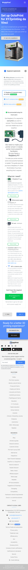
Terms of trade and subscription (14, 527)
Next (20, 314)
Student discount (14, 467)
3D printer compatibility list (9, 9)
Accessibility (14, 542)
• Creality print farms (14, 389)
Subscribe (20, 362)
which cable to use (12, 263)
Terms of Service (19, 365)
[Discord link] (2, 346)
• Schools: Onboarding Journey (15, 416)
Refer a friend (14, 470)
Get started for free (14, 330)
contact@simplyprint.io (15, 515)
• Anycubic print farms (14, 392)
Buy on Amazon (13, 195)
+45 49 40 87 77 (15, 518)
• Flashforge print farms (14, 398)
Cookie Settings (15, 560)
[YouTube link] (9, 346)
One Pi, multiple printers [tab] (14, 99)
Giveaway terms (14, 545)
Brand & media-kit (14, 464)
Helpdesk (14, 479)
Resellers (14, 428)
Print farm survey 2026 (14, 449)
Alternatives (14, 452)
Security (14, 554)
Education (14, 401)
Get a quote (14, 335)
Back (8, 314)
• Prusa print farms (14, 386)
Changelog (14, 488)
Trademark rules (14, 533)
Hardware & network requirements (14, 494)
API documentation (14, 482)
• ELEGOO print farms (14, 395)
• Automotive (14, 422)
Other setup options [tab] (13, 104)
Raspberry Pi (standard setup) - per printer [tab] (13, 93)
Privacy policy (14, 530)
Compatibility (14, 491)
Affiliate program (14, 473)
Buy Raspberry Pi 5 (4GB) (15, 296)
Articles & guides (14, 440)
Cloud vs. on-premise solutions (14, 497)
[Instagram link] (15, 346)
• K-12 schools (14, 404)
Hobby (14, 377)
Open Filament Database (14, 458)
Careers (15, 524)
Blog (14, 437)
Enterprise (14, 419)
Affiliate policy (14, 536)
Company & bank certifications (14, 548)
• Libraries (14, 413)
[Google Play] (6, 349)
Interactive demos (14, 443)
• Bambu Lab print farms (14, 383)
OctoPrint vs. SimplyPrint (14, 461)
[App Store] (17, 349)
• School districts (14, 410)
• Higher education (14, 407)
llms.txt (14, 500)
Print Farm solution (14, 380)
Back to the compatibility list (11, 38)
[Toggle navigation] (25, 2)
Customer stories (14, 446)
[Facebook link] (5, 346)
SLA (14, 539)
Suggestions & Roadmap (14, 485)
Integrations (14, 455)
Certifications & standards (14, 551)
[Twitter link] (12, 346)
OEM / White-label (14, 425)
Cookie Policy (14, 557)
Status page (14, 476)
